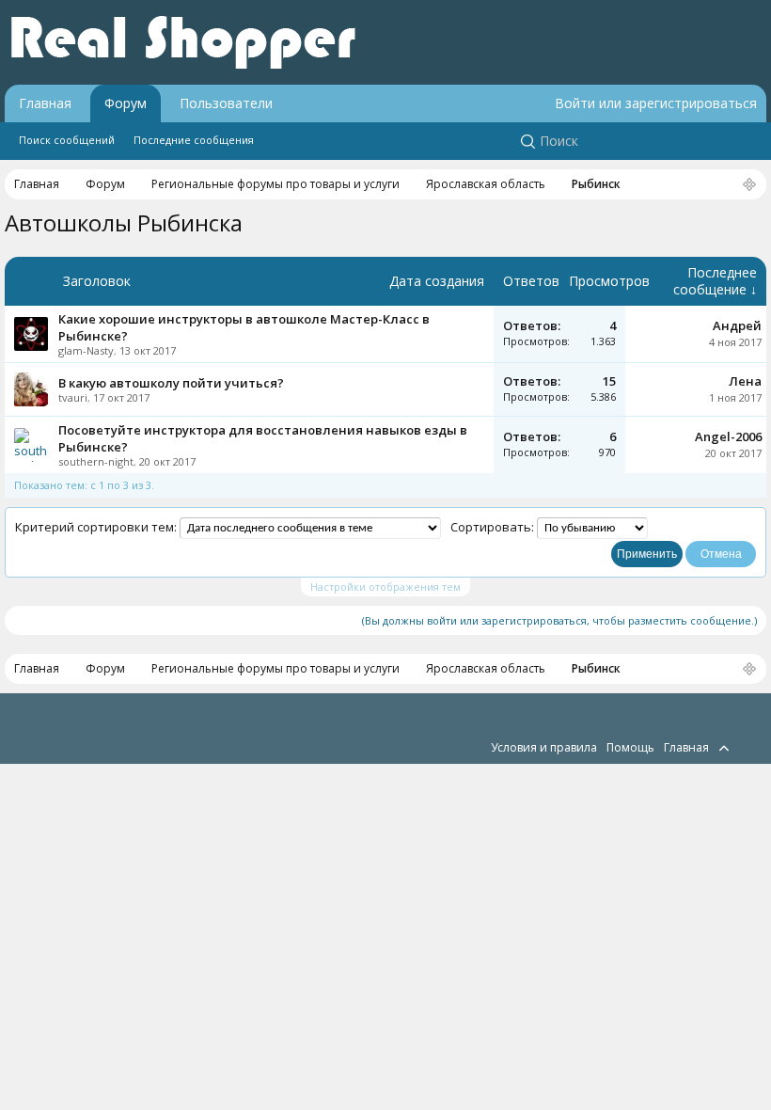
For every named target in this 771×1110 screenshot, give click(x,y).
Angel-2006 (728, 436)
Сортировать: (492, 526)
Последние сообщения (194, 140)
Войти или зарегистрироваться (656, 103)
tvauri (72, 397)
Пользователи (226, 103)
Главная (45, 103)
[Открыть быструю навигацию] (749, 185)
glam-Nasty (86, 350)
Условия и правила (544, 747)
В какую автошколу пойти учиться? (171, 382)
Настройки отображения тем (385, 586)
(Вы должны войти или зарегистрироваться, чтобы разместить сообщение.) (559, 620)
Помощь (630, 747)
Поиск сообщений (67, 140)
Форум (125, 103)
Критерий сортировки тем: (96, 526)
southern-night (96, 461)
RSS (745, 746)
